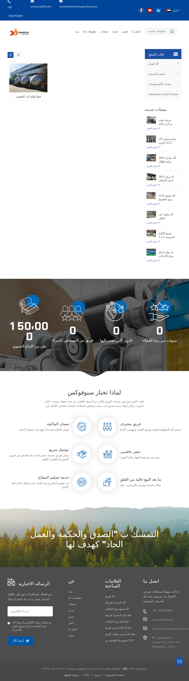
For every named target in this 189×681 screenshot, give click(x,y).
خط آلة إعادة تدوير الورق (118, 628)
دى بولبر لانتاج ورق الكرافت (166, 254)
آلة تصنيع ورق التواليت (117, 609)
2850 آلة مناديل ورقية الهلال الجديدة (167, 160)
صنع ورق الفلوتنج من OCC (119, 640)
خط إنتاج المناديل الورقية (118, 615)
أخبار (71, 623)
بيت (77, 31)
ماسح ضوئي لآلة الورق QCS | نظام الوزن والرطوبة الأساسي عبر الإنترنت (167, 141)
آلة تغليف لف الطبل (166, 216)
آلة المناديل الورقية (115, 602)
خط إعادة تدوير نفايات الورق (120, 634)
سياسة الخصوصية (115, 675)
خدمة (115, 31)
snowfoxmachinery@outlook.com (78, 6)
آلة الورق (153, 63)
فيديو (125, 31)
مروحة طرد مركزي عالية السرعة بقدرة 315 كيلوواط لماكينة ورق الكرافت (168, 122)
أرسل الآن (18, 640)
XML (86, 675)
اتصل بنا (136, 31)
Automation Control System (163, 94)
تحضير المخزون (157, 74)
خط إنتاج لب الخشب (28, 96)
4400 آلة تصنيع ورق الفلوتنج (167, 197)
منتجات (104, 31)
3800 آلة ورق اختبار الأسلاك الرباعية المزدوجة (168, 179)
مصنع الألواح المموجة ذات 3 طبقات (167, 235)
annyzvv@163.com (41, 6)
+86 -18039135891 (15, 11)
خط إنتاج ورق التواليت (117, 621)
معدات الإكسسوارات (160, 84)
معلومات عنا (90, 31)
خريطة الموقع (71, 675)
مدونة (71, 635)
